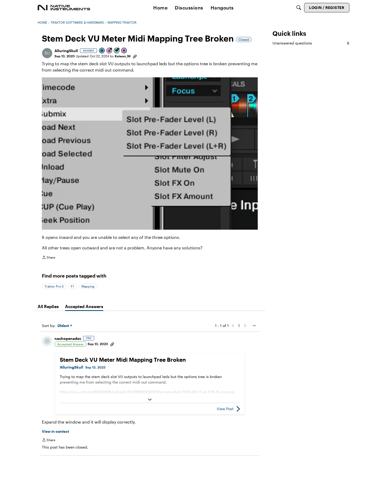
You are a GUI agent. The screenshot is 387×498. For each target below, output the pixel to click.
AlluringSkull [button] (66, 50)
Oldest (63, 325)
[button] (47, 53)
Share (48, 257)
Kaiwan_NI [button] (123, 56)
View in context (55, 431)
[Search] (299, 7)
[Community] (64, 8)
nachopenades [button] (67, 338)
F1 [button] (72, 286)
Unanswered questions (310, 43)
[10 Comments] (117, 50)
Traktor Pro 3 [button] (53, 286)
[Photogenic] (102, 50)
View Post (225, 408)
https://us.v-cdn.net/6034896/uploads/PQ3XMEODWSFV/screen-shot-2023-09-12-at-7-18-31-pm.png (147, 392)
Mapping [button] (88, 286)
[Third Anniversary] (109, 50)
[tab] (48, 306)
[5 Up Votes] (124, 50)
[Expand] (150, 399)
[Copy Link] (135, 56)
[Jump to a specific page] (253, 325)
